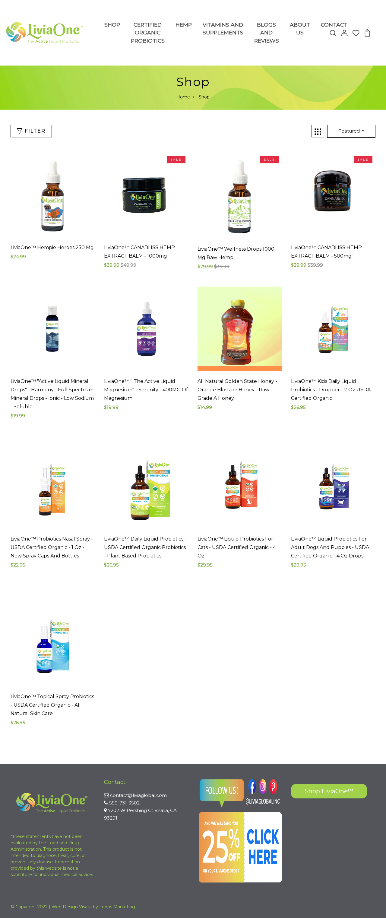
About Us (300, 28)
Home (183, 97)
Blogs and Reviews (266, 32)
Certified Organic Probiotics (148, 32)
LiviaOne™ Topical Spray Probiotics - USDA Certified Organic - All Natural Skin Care (52, 705)
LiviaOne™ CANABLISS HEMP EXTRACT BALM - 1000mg (139, 252)
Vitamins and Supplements (223, 28)
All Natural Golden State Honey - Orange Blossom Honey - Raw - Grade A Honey (237, 389)
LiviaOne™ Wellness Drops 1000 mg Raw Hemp (236, 253)
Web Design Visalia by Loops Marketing (93, 907)
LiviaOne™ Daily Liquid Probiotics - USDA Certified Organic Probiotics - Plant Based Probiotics (145, 547)
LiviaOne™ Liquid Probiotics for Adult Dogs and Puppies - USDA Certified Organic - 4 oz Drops (330, 547)
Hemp (184, 24)
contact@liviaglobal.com (138, 795)
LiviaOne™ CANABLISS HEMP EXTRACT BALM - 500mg (326, 252)
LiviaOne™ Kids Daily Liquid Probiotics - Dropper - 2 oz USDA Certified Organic (331, 389)
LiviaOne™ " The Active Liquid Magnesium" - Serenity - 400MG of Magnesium (146, 389)
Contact (334, 24)
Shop (112, 24)
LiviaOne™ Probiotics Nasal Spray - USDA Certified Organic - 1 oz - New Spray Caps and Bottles (52, 547)
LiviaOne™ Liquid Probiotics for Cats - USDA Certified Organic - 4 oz (237, 547)
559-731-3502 (124, 803)
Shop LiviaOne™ (329, 791)
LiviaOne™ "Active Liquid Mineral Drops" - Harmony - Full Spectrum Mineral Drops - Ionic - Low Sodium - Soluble (52, 393)
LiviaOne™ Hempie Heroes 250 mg (52, 247)
